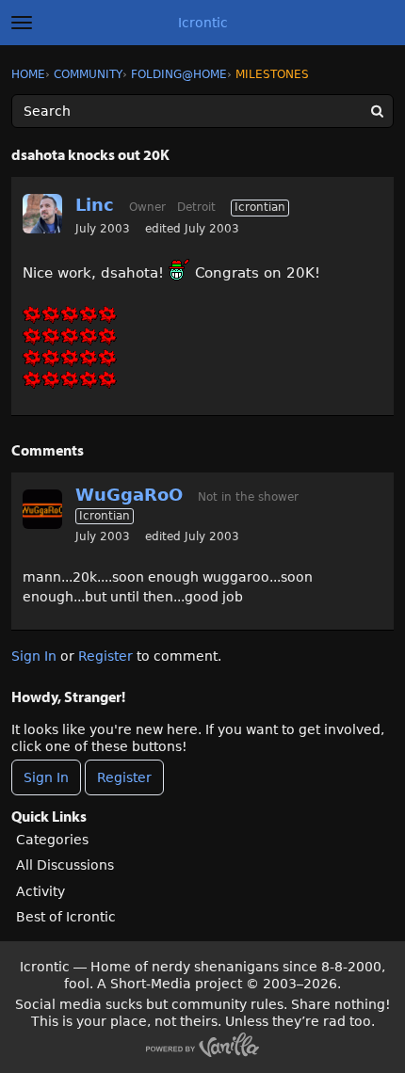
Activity (40, 891)
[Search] (377, 111)
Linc (94, 205)
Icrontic (203, 22)
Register (105, 656)
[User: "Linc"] (42, 213)
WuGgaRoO (129, 494)
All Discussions (65, 865)
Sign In (34, 656)
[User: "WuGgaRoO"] (42, 509)
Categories (52, 839)
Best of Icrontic (66, 916)
